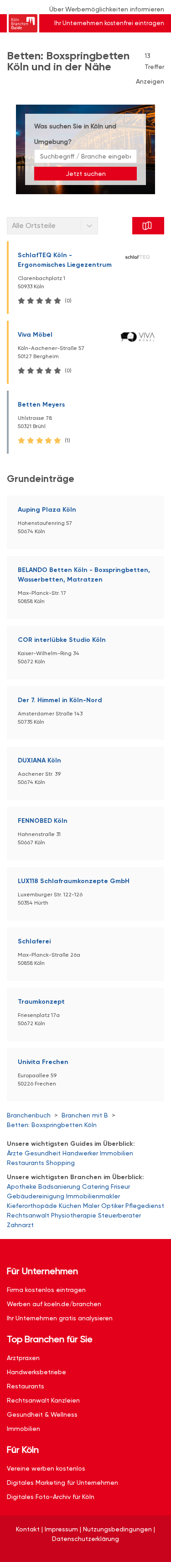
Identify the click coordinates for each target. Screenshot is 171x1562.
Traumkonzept (41, 1002)
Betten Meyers (41, 404)
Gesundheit (43, 1153)
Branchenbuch (29, 1115)
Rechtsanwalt (28, 1215)
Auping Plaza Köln (47, 510)
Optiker (112, 1205)
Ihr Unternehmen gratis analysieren (60, 1318)
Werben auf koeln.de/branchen (54, 1304)
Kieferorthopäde (32, 1205)
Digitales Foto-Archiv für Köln (50, 1496)
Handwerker (80, 1153)
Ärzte (15, 1153)
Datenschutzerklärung (85, 1538)
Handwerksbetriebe (36, 1372)
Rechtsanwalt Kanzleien (43, 1400)
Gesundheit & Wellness (42, 1414)
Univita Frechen (43, 1062)
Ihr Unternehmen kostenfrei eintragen (109, 23)
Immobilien (116, 1153)
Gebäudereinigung (35, 1196)
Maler (91, 1205)
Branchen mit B (85, 1115)
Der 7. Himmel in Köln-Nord (60, 700)
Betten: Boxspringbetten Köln (52, 1124)
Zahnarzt (20, 1224)
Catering (95, 1186)
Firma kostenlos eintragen (46, 1289)
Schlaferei (34, 941)
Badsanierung (59, 1186)
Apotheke (21, 1186)
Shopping (60, 1162)
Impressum (61, 1529)
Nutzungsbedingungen (117, 1529)
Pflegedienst (144, 1205)
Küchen (70, 1205)
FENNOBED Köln (42, 821)
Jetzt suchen (86, 173)
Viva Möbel (35, 335)
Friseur (120, 1186)
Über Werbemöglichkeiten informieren (106, 9)
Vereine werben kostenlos (46, 1468)
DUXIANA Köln (39, 760)
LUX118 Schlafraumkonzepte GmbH (74, 881)
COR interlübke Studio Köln (62, 640)
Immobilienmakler (93, 1196)
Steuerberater (119, 1215)
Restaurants (25, 1162)
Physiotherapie (73, 1215)
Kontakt (28, 1529)
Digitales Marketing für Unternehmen (62, 1482)
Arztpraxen (23, 1357)
